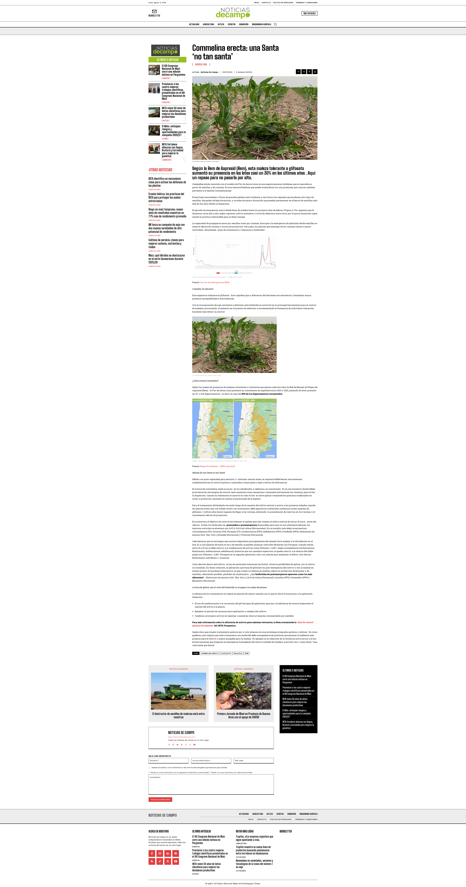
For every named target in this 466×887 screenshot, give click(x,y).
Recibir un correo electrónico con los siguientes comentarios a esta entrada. (180, 772)
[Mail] (177, 744)
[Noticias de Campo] (233, 13)
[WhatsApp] (315, 71)
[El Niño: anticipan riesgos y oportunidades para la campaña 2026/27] (154, 130)
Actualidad (241, 857)
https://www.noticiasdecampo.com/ (181, 737)
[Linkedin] (167, 853)
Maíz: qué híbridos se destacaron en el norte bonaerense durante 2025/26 (167, 259)
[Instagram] (173, 744)
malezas (238, 653)
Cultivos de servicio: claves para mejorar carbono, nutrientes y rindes (166, 243)
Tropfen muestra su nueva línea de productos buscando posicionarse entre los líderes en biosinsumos (253, 850)
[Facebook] (298, 71)
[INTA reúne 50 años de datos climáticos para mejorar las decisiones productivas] (154, 112)
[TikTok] (186, 744)
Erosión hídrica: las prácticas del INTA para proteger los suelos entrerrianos (166, 197)
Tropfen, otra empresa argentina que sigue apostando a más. (254, 838)
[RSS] (182, 744)
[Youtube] (194, 744)
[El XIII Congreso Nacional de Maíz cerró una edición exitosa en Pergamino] (154, 70)
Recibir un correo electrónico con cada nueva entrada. (232, 772)
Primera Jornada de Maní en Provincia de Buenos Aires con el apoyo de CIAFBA (243, 715)
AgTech (165, 121)
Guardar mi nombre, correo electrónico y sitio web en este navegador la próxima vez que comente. (189, 767)
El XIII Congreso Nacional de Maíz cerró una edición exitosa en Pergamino (173, 70)
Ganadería (167, 160)
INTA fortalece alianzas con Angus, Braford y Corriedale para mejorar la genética (172, 150)
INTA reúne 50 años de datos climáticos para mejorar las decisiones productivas (174, 112)
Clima (165, 139)
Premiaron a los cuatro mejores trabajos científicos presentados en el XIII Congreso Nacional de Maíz (173, 91)
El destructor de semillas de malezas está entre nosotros (178, 715)
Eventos (166, 78)
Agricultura (154, 189)
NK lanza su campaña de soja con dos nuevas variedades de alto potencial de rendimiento (167, 228)
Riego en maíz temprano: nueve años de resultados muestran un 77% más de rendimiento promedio (167, 213)
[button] (275, 24)
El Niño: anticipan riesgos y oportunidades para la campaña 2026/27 (174, 131)
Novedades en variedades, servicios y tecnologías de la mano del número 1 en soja (254, 864)
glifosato (226, 653)
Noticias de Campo (209, 72)
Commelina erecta (210, 653)
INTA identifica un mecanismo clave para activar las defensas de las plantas (167, 182)
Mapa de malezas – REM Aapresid (217, 466)
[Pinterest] (309, 71)
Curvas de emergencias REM (214, 282)
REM (247, 653)
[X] (303, 71)
